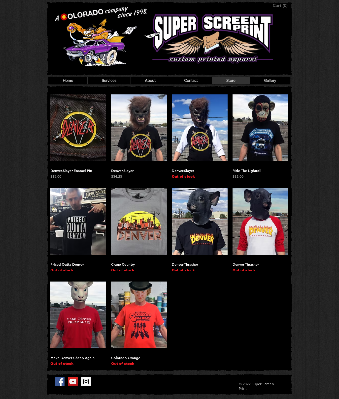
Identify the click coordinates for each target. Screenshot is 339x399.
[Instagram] (86, 381)
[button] (280, 5)
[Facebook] (60, 381)
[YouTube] (73, 381)
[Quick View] (78, 128)
